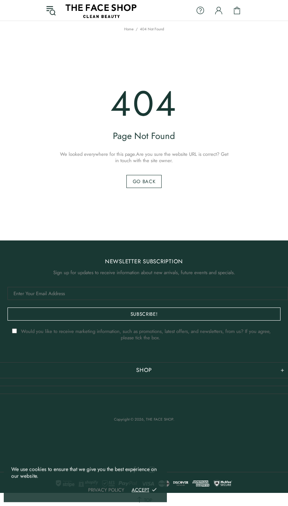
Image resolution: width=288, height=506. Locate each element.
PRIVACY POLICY (106, 490)
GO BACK (144, 181)
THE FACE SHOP (100, 10)
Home (129, 29)
